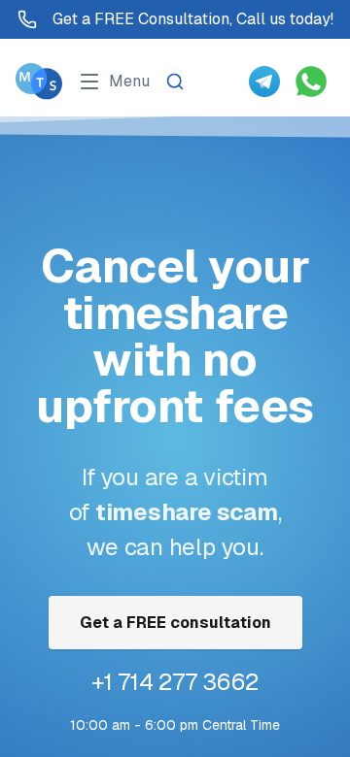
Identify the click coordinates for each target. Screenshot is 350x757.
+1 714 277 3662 (175, 682)
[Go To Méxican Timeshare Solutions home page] (39, 81)
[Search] (175, 81)
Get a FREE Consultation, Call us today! (192, 19)
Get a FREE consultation (175, 622)
